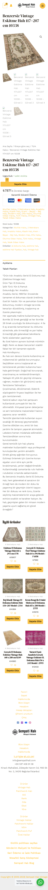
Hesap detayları (24, 710)
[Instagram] (22, 722)
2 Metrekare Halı (26, 209)
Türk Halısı (21, 215)
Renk (24, 798)
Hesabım (24, 706)
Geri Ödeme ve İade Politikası (24, 853)
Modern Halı (14, 213)
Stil (24, 795)
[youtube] (26, 722)
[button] (40, 36)
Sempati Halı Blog (24, 863)
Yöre (24, 809)
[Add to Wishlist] (7, 180)
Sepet (24, 695)
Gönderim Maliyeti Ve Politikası (24, 848)
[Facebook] (18, 722)
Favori (24, 692)
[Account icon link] (11, 5)
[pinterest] (30, 722)
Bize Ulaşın (24, 702)
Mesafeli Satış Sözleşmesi (24, 858)
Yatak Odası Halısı (12, 218)
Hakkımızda (24, 699)
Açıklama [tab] (7, 263)
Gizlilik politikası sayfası (24, 843)
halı (24, 250)
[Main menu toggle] (42, 5)
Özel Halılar (24, 834)
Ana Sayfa (7, 146)
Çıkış (24, 717)
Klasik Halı (14, 211)
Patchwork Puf (24, 831)
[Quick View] (14, 561)
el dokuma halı (18, 246)
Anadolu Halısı (14, 231)
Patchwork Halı (24, 791)
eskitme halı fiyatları (12, 250)
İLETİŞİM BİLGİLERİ (24, 757)
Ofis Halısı (27, 213)
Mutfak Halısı (9, 209)
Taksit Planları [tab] (10, 269)
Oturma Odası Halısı (12, 239)
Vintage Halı (34, 215)
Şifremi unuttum (24, 714)
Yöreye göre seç (22, 146)
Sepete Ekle (20, 184)
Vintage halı (33, 250)
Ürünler (24, 784)
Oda (24, 802)
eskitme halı (32, 246)
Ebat (24, 805)
